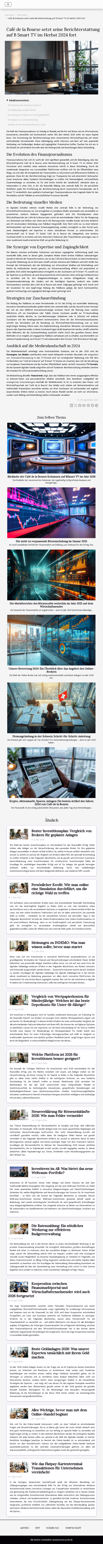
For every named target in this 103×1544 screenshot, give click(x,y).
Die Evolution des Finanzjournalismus (24, 105)
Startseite (9, 15)
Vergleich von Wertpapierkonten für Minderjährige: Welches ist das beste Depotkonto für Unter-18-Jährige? (61, 1000)
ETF (37, 1527)
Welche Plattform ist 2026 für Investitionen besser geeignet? (56, 1056)
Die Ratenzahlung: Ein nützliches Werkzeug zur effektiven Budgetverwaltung (57, 1229)
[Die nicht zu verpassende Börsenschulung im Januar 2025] (51, 512)
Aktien (24, 1527)
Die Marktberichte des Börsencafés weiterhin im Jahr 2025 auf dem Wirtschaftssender (51, 605)
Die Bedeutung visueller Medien (22, 110)
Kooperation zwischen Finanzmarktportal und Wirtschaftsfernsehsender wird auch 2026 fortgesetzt (49, 1289)
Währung (52, 1527)
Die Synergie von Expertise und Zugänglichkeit (28, 115)
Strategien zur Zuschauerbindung (23, 120)
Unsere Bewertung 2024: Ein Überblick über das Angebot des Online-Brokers (51, 670)
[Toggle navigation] (8, 4)
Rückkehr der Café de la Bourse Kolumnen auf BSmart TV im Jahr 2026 (51, 476)
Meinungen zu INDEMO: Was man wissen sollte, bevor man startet (58, 944)
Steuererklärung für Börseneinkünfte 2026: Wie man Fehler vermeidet (61, 1113)
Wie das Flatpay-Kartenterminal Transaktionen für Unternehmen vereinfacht (57, 1468)
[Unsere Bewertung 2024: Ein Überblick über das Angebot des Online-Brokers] (51, 640)
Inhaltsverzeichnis (19, 100)
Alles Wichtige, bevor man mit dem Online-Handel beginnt (59, 1412)
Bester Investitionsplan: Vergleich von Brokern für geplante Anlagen (62, 833)
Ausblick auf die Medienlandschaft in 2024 (27, 125)
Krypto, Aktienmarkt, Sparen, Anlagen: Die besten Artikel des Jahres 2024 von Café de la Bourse (51, 802)
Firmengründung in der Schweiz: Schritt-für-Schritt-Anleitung (51, 736)
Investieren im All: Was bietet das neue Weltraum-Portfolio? (62, 1170)
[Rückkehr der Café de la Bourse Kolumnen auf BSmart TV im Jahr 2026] (51, 448)
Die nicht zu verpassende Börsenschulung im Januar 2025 (51, 541)
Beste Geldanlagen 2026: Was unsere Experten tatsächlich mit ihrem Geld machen (60, 1353)
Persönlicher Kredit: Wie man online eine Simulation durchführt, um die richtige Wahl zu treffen (60, 888)
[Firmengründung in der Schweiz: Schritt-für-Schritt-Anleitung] (51, 707)
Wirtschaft (22, 15)
